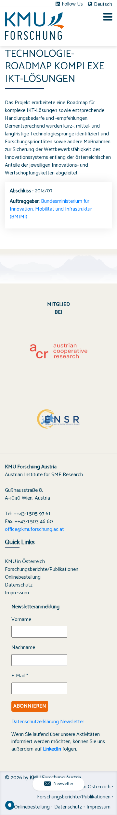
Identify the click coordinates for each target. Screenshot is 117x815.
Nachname (23, 647)
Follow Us (72, 4)
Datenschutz (18, 585)
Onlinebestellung (23, 577)
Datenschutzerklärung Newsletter (47, 721)
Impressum (17, 592)
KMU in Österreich (25, 561)
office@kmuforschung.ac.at (34, 529)
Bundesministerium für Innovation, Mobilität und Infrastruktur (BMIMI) (51, 209)
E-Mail (19, 676)
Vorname (21, 619)
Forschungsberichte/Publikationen (41, 569)
